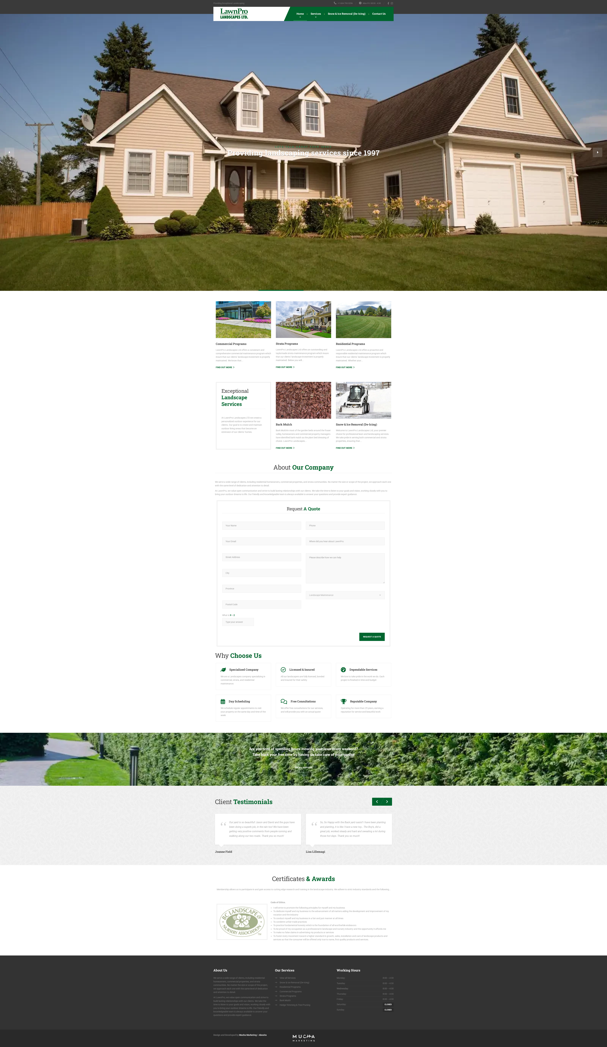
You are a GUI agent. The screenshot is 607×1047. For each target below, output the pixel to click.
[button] (9, 187)
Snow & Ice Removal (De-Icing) (346, 13)
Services (316, 13)
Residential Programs (350, 413)
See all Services (303, 837)
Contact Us (379, 13)
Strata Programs (287, 413)
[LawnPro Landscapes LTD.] (231, 13)
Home (300, 13)
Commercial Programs (231, 413)
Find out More (224, 436)
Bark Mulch (284, 494)
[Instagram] (392, 3)
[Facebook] (388, 3)
